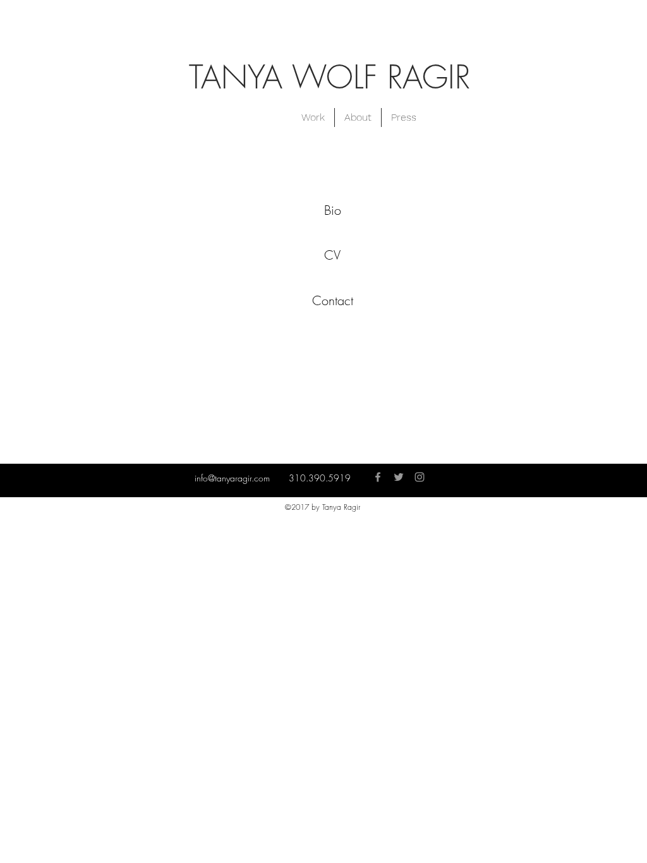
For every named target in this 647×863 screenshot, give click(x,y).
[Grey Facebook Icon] (378, 477)
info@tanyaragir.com (232, 478)
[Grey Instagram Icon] (419, 477)
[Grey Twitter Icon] (398, 477)
